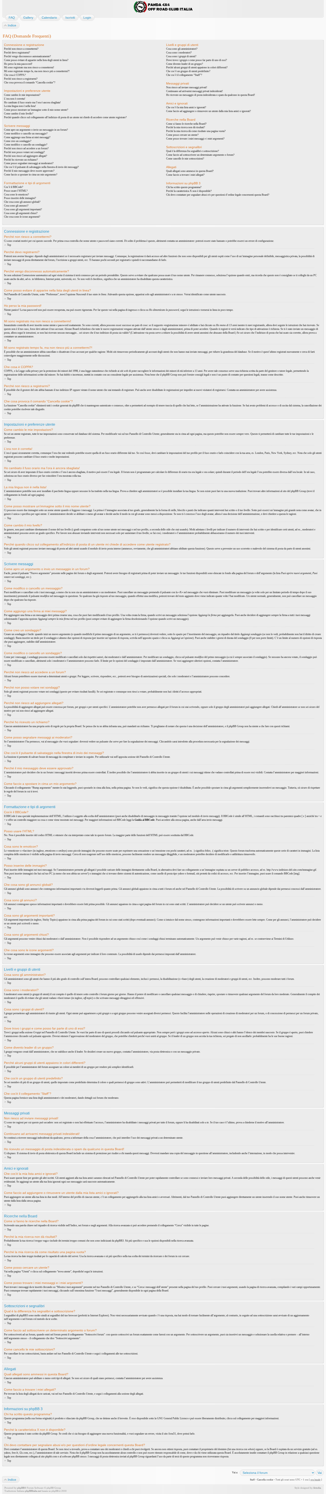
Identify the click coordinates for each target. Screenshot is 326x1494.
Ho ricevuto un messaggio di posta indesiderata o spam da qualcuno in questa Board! (210, 94)
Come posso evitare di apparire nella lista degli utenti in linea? (36, 60)
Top (9, 245)
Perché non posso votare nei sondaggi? (24, 152)
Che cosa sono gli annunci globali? (22, 201)
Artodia (317, 1487)
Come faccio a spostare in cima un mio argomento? (30, 174)
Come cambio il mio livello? (18, 113)
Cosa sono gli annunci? (16, 205)
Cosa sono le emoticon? (16, 194)
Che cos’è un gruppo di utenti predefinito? (188, 71)
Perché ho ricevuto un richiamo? (21, 159)
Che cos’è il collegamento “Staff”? (184, 75)
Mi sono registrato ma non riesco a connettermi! (29, 67)
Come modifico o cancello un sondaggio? (25, 144)
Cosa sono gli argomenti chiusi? (20, 213)
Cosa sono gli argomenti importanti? (23, 209)
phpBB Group (86, 1418)
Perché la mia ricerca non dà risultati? (185, 127)
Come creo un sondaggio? (17, 141)
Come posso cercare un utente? (182, 134)
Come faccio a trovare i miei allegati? (185, 174)
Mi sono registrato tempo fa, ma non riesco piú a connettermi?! (37, 71)
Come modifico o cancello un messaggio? (25, 133)
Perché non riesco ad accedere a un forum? (26, 148)
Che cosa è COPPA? (15, 75)
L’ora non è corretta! (14, 98)
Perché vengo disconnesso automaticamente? (27, 56)
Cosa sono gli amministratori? (181, 48)
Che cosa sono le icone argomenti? (22, 216)
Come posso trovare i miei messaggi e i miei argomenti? (195, 138)
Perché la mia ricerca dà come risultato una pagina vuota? (196, 131)
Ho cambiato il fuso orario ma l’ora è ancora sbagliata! (32, 102)
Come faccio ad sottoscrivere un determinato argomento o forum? (200, 154)
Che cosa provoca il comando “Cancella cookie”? (29, 82)
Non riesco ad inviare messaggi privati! (186, 87)
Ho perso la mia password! (18, 63)
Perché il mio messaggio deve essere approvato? (29, 170)
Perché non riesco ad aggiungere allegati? (25, 155)
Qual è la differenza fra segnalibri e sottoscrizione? (192, 151)
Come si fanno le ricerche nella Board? (186, 123)
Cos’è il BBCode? (13, 187)
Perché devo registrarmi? (17, 52)
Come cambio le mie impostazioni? (22, 94)
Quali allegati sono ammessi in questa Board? (190, 171)
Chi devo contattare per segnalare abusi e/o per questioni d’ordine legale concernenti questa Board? (217, 194)
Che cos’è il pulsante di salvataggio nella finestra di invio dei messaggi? (41, 167)
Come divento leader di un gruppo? (184, 63)
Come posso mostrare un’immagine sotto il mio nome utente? (36, 109)
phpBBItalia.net (33, 1491)
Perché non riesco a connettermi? (21, 48)
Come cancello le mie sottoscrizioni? (185, 158)
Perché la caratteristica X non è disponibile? (189, 191)
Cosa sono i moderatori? (179, 52)
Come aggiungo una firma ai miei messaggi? (27, 137)
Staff (252, 1479)
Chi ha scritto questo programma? (183, 187)
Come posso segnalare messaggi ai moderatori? (28, 163)
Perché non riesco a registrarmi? (20, 78)
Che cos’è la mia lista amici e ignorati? (186, 107)
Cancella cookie (265, 1479)
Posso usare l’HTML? (15, 190)
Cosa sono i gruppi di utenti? (181, 56)
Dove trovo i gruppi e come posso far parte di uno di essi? (196, 60)
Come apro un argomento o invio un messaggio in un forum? (36, 129)
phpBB (20, 1487)
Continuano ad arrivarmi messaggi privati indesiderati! (194, 91)
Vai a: (235, 1472)
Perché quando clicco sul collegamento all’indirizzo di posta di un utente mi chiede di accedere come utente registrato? (65, 117)
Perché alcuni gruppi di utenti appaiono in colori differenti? (197, 67)
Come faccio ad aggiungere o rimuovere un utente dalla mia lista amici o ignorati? (208, 111)
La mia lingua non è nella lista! (20, 106)
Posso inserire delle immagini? (20, 198)
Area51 (172, 1433)
